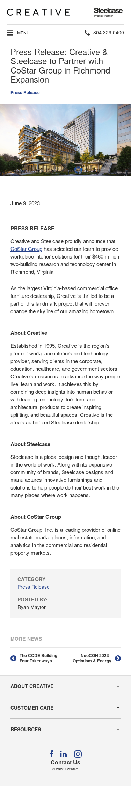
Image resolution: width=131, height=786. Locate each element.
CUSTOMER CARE (31, 707)
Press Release (25, 92)
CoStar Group (26, 248)
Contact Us (65, 762)
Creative (72, 768)
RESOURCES (25, 729)
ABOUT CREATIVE (31, 686)
